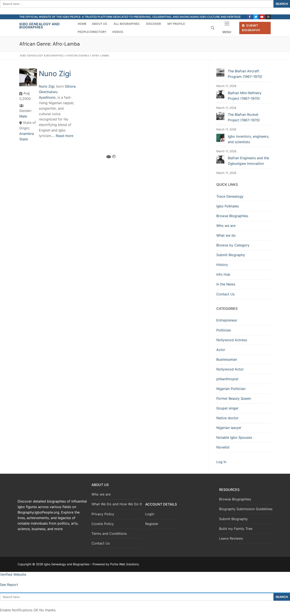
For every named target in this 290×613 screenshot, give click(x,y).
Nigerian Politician (230, 389)
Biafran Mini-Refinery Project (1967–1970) (244, 96)
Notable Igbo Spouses (234, 437)
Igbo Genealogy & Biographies (42, 55)
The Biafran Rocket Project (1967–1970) (244, 117)
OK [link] (36, 610)
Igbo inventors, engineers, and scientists (248, 139)
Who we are (225, 225)
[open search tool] (213, 28)
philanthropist (227, 379)
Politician (223, 330)
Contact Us (225, 294)
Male (23, 116)
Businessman (226, 359)
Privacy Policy (103, 514)
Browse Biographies (232, 216)
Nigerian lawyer (228, 428)
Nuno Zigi (55, 73)
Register (151, 524)
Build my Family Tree (235, 528)
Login (149, 514)
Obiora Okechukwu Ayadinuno (57, 91)
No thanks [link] (47, 610)
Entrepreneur (226, 320)
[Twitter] (255, 16)
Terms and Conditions (109, 533)
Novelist (222, 447)
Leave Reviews (231, 538)
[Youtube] (261, 16)
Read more (64, 136)
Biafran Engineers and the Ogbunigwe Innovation (248, 161)
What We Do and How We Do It (117, 504)
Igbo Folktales (227, 206)
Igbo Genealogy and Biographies (39, 25)
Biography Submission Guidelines (245, 509)
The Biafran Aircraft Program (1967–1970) (245, 74)
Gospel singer (227, 408)
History (222, 265)
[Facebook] (249, 16)
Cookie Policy (103, 524)
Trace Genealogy (230, 196)
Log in (221, 462)
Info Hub (223, 274)
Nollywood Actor (230, 369)
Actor (220, 350)
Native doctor (227, 418)
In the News (225, 284)
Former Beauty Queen (233, 398)
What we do (226, 235)
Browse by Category (232, 245)
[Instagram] (268, 16)
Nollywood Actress (231, 340)
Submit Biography (251, 28)
